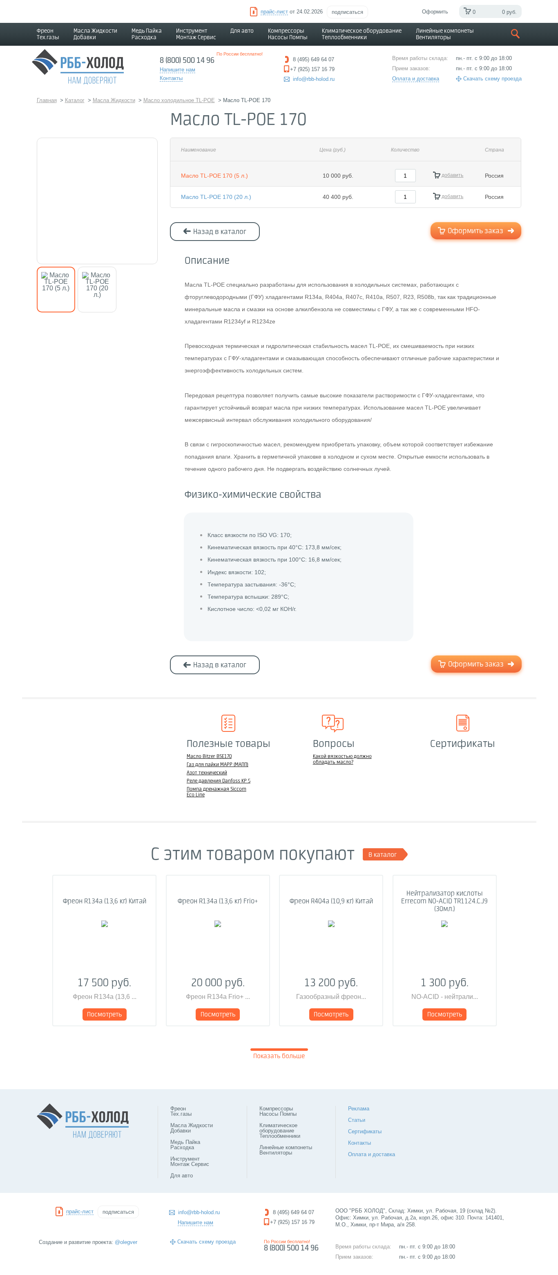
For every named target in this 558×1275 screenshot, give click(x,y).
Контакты (359, 1143)
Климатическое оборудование (362, 34)
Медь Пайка (147, 34)
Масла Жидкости (95, 34)
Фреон (48, 34)
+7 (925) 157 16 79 (292, 1222)
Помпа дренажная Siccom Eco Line (216, 792)
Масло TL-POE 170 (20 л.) (216, 197)
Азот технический (207, 773)
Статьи (356, 1120)
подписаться (347, 12)
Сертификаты (365, 1131)
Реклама (358, 1109)
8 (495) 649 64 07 (293, 1212)
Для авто (242, 31)
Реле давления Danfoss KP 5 (218, 781)
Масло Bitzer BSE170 (209, 757)
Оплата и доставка (415, 79)
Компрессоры (288, 34)
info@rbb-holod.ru (314, 79)
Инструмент (196, 34)
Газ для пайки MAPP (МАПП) (217, 765)
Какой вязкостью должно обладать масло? (342, 759)
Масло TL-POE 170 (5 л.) (214, 175)
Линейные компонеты (445, 34)
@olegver (126, 1242)
